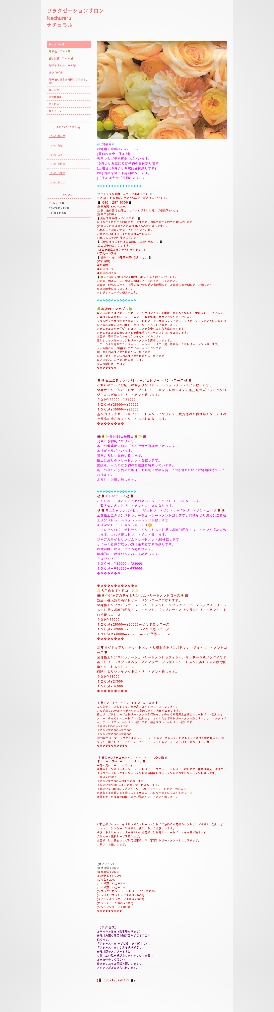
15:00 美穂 (56, 145)
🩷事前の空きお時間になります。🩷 (68, 81)
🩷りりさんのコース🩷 (62, 65)
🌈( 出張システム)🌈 (61, 58)
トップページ (56, 44)
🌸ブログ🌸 (56, 72)
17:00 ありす (57, 182)
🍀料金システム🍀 (60, 51)
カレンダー (55, 89)
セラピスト (55, 104)
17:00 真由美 (57, 164)
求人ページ (55, 111)
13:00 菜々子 (57, 136)
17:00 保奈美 (57, 173)
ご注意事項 (55, 97)
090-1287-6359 (124, 149)
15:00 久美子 (57, 154)
